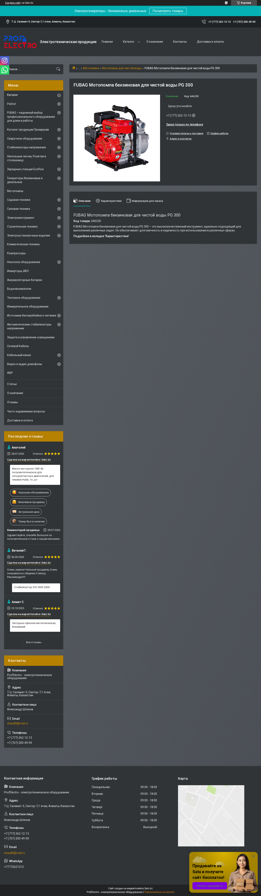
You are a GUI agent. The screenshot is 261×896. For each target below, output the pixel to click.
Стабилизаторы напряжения (26, 147)
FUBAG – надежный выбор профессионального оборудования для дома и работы (31, 116)
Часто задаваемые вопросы (26, 411)
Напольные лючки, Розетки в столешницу (26, 158)
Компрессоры (16, 253)
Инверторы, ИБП (18, 271)
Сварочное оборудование (24, 138)
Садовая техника (18, 199)
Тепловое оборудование (23, 297)
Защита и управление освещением (30, 337)
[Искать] (58, 69)
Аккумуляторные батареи (24, 280)
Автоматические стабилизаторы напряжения (29, 326)
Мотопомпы (91, 68)
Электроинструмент (20, 217)
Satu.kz (148, 888)
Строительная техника (22, 226)
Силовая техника (18, 208)
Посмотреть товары (168, 11)
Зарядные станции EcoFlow (25, 169)
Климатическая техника (23, 244)
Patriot (11, 103)
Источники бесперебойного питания (31, 315)
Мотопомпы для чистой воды (122, 68)
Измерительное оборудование (28, 306)
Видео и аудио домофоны (24, 364)
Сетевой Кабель (18, 346)
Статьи (12, 384)
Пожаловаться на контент (159, 892)
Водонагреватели (19, 288)
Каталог (128, 41)
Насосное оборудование (23, 262)
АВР (10, 372)
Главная (107, 41)
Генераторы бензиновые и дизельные (25, 180)
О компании (154, 41)
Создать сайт (13, 2)
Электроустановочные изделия (28, 235)
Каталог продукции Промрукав (28, 129)
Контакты (180, 41)
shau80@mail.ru (17, 723)
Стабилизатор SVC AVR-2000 (32, 587)
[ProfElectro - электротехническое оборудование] (20, 42)
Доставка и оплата (210, 41)
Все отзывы (33, 642)
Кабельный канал (19, 355)
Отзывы (12, 402)
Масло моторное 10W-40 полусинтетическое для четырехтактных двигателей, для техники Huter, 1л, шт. (33, 474)
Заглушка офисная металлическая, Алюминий (34, 625)
